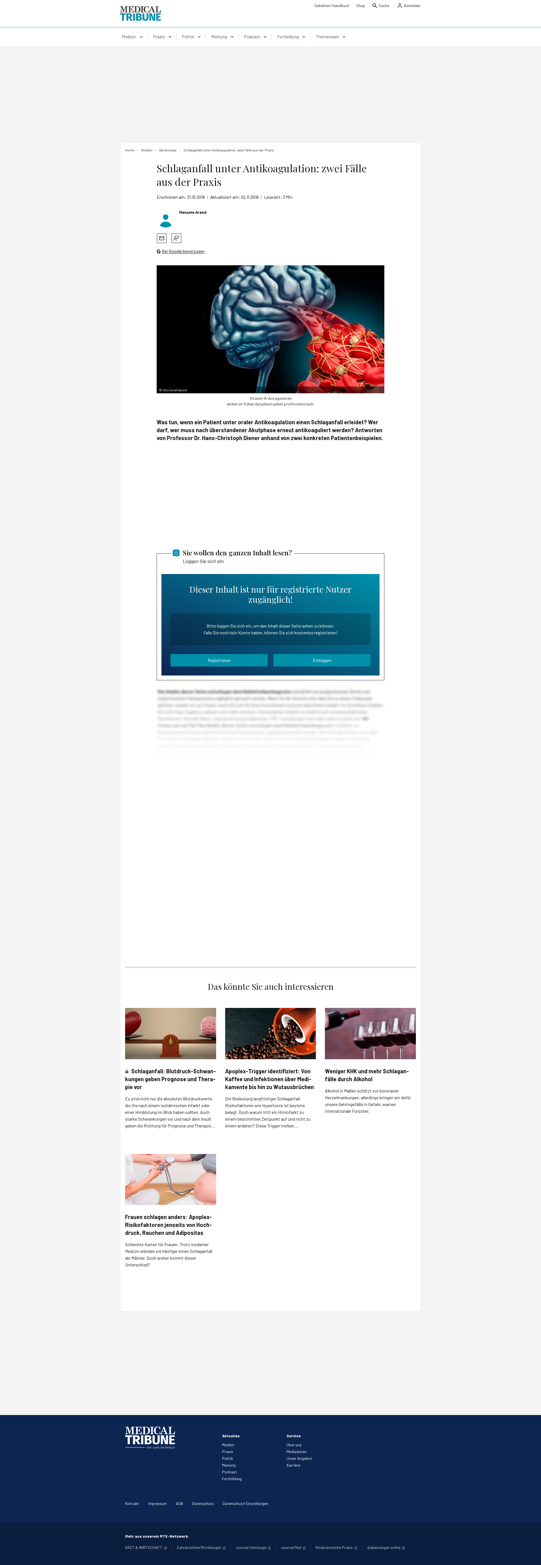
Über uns (294, 1444)
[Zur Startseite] (140, 14)
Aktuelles (231, 1435)
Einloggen (322, 660)
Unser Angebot (299, 1458)
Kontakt (132, 1503)
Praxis (227, 1451)
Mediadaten (297, 1451)
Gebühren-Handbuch (331, 5)
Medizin (228, 1444)
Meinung (229, 1465)
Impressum (157, 1503)
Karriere (293, 1465)
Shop (360, 5)
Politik (227, 1458)
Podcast (229, 1471)
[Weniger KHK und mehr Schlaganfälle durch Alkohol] (370, 1033)
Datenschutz (203, 1503)
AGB (179, 1503)
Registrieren (219, 660)
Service (294, 1435)
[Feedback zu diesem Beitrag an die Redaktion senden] (176, 238)
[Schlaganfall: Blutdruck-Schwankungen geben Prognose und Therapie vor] (170, 1033)
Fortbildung (232, 1478)
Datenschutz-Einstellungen (245, 1503)
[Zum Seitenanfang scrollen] (531, 1555)
